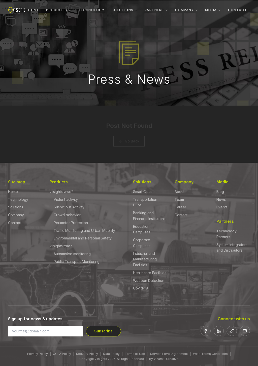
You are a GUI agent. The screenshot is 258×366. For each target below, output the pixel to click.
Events (222, 207)
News (221, 199)
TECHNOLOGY (91, 10)
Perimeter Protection (71, 223)
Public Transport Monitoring (77, 261)
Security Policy (87, 354)
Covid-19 (140, 288)
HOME (33, 10)
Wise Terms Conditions (210, 354)
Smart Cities (142, 191)
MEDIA (211, 10)
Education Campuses (141, 229)
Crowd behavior (67, 215)
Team (179, 199)
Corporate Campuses (141, 243)
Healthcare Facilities (149, 273)
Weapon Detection (148, 280)
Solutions (15, 207)
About (179, 191)
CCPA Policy (62, 354)
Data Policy (111, 354)
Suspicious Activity (69, 207)
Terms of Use (135, 354)
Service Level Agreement (169, 354)
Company (16, 215)
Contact (14, 223)
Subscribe (103, 331)
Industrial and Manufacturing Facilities (145, 259)
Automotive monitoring (72, 254)
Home (13, 191)
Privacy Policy (37, 354)
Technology (18, 199)
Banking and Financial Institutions (149, 216)
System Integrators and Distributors (231, 247)
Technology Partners (226, 234)
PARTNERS (154, 10)
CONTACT (237, 10)
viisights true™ (61, 246)
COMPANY (184, 10)
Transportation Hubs (145, 202)
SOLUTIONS (123, 10)
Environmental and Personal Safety (83, 238)
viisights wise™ (62, 191)
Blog (220, 191)
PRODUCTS (56, 10)
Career (180, 207)
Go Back (132, 141)
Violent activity (66, 199)
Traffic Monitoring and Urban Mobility (84, 230)
